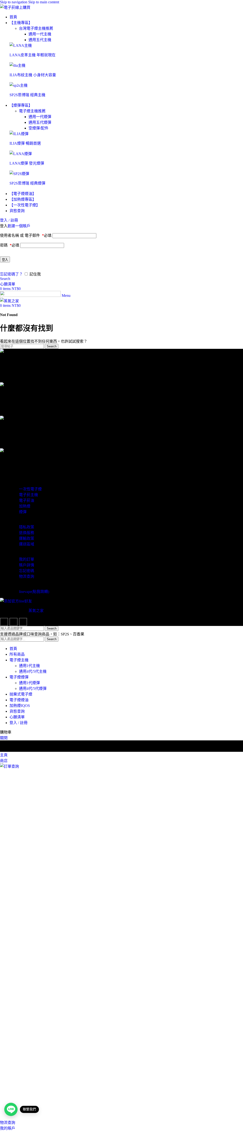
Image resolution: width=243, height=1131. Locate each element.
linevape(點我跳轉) (34, 592)
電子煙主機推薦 (32, 111)
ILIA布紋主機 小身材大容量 (32, 75)
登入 (5, 259)
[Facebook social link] (4, 622)
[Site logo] (15, 7)
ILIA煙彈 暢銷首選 (25, 143)
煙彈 (23, 512)
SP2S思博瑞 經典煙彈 (27, 183)
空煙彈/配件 (38, 128)
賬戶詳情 (26, 565)
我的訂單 (26, 559)
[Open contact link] (11, 1109)
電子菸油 (26, 500)
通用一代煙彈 (39, 117)
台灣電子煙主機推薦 (36, 28)
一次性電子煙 (30, 489)
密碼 (9, 245)
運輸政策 (26, 538)
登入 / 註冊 (18, 723)
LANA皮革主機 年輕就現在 (32, 55)
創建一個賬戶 (19, 226)
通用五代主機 (39, 40)
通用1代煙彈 (29, 683)
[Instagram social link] (13, 622)
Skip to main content (43, 2)
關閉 (4, 738)
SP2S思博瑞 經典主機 (27, 95)
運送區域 (26, 544)
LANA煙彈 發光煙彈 (26, 163)
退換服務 (26, 533)
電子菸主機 (28, 495)
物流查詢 (26, 576)
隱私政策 (26, 527)
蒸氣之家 (36, 611)
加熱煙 (24, 506)
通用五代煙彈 (39, 122)
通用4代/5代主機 (33, 671)
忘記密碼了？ (11, 274)
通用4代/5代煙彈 (33, 688)
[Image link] (20, 45)
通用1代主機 (29, 666)
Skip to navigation (14, 2)
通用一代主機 (39, 34)
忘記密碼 (26, 571)
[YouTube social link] (23, 622)
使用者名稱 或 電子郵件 (25, 235)
